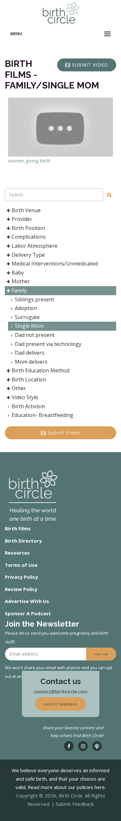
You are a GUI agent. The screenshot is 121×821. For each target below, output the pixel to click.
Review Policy (21, 589)
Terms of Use (21, 565)
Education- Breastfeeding (42, 415)
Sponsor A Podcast (28, 613)
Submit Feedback (75, 804)
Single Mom (29, 325)
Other (19, 388)
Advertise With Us (27, 601)
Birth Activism (28, 406)
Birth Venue (26, 210)
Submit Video (63, 432)
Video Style (25, 397)
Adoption (26, 308)
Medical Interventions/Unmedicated (55, 263)
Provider (22, 219)
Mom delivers (31, 361)
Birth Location (29, 379)
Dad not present (35, 334)
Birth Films (18, 528)
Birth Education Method (40, 370)
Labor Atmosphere (34, 245)
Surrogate (27, 317)
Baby (18, 272)
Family (19, 290)
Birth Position (28, 228)
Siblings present (34, 299)
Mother (21, 281)
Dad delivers (30, 352)
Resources (17, 552)
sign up (101, 654)
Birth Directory (23, 540)
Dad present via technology (48, 344)
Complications (29, 236)
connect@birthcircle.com (60, 691)
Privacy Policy (21, 577)
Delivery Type (28, 254)
